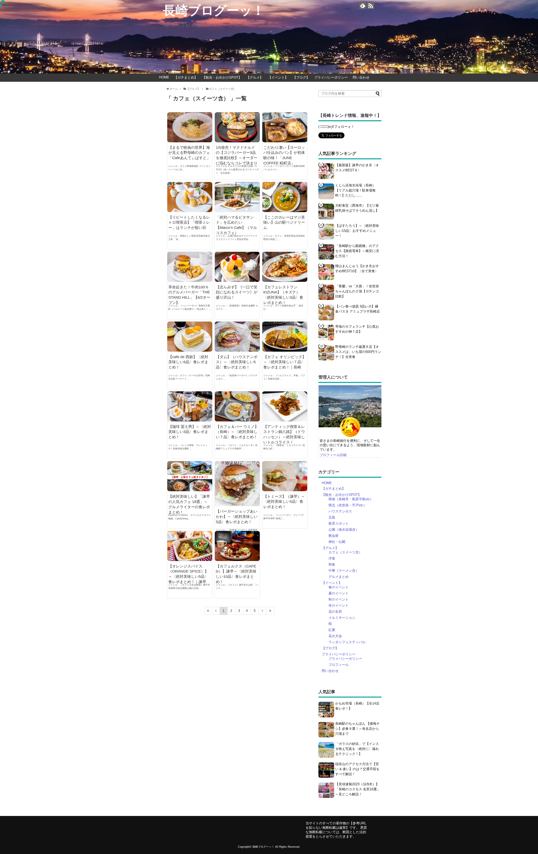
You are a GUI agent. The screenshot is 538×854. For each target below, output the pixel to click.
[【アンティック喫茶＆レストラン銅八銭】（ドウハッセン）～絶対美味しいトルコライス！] (284, 406)
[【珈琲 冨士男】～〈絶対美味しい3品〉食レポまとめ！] (189, 406)
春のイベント (338, 587)
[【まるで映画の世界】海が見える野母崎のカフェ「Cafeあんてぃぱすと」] (189, 127)
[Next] (262, 611)
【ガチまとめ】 (186, 77)
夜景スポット (338, 523)
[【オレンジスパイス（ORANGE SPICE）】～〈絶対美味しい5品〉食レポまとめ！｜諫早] (189, 546)
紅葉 (331, 630)
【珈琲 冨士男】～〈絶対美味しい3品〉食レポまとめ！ (189, 432)
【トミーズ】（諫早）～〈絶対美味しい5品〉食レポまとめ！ (284, 501)
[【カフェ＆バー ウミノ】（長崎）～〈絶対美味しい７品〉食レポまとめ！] (237, 406)
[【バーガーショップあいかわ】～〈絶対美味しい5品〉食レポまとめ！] (237, 483)
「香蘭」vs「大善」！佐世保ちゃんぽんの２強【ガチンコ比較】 (357, 291)
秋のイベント (338, 599)
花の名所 (335, 611)
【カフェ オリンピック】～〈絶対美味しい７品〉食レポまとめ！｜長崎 (284, 362)
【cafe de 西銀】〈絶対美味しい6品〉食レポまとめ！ (188, 362)
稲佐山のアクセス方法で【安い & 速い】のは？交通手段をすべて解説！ (357, 769)
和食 (331, 564)
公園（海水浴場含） (343, 529)
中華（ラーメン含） (343, 570)
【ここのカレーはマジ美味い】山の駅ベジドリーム (284, 222)
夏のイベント (338, 593)
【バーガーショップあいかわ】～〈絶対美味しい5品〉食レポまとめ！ (236, 516)
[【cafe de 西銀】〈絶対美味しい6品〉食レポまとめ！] (189, 336)
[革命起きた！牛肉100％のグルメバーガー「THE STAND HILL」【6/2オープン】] (189, 267)
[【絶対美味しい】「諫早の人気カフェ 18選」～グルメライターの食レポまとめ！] (189, 476)
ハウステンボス (340, 511)
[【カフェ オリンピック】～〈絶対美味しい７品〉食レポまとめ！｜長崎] (284, 336)
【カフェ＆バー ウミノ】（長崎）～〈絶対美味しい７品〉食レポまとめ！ (237, 432)
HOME (164, 77)
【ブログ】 (301, 77)
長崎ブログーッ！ (214, 10)
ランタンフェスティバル (346, 642)
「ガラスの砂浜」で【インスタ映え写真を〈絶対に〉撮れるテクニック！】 (357, 749)
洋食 (331, 558)
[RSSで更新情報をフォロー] (370, 5)
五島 (331, 517)
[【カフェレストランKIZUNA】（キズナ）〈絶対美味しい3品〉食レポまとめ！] (284, 267)
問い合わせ (361, 77)
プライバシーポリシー (331, 77)
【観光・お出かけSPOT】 (222, 77)
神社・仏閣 (336, 542)
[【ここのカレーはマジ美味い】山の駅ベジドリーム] (284, 197)
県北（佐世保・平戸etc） (347, 505)
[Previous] (216, 611)
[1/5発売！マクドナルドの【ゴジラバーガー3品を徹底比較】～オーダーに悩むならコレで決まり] (237, 127)
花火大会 (335, 636)
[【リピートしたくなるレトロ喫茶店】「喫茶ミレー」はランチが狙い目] (189, 197)
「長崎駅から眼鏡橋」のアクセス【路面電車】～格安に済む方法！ (357, 251)
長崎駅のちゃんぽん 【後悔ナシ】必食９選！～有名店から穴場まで (357, 728)
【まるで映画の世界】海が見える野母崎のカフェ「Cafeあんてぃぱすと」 (189, 152)
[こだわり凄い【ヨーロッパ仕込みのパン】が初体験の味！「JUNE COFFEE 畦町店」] (284, 127)
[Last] (270, 611)
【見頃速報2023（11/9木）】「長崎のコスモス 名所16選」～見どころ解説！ (357, 789)
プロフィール (338, 665)
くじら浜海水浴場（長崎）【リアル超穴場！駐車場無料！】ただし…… (355, 190)
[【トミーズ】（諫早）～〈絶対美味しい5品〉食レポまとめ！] (284, 476)
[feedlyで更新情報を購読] (362, 5)
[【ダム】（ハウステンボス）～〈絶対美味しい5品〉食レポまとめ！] (237, 336)
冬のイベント (338, 605)
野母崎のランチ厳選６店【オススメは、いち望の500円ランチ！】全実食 (358, 352)
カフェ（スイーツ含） (345, 552)
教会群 (333, 535)
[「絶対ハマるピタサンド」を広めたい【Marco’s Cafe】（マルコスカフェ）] (237, 197)
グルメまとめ (338, 576)
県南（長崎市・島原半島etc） (350, 499)
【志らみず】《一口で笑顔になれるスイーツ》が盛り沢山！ (236, 292)
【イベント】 (278, 77)
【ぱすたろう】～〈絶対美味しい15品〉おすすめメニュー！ (357, 231)
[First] (208, 611)
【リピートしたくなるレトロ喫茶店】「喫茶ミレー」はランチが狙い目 (189, 222)
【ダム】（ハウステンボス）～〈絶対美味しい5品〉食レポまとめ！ (236, 362)
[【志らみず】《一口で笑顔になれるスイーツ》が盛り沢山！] (237, 267)
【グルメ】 (254, 77)
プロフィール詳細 (333, 455)
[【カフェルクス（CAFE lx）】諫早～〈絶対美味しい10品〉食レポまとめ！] (237, 546)
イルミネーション (341, 617)
